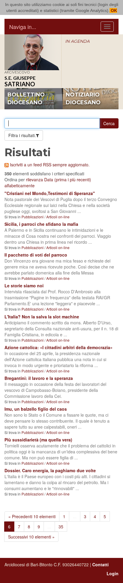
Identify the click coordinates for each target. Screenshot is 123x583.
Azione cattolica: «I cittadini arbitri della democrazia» (58, 347)
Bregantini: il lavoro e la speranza (38, 378)
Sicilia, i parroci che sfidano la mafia (41, 224)
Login (113, 573)
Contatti (100, 564)
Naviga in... (22, 26)
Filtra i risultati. (22, 135)
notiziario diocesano (83, 98)
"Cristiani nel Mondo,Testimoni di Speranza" (49, 193)
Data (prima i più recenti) (67, 179)
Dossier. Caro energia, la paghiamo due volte (50, 470)
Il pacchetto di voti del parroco (35, 255)
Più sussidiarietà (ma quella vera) (38, 440)
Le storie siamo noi (24, 286)
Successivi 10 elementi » (31, 537)
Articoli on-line (58, 216)
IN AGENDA (77, 41)
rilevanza (34, 179)
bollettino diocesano (26, 98)
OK (113, 10)
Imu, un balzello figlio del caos (35, 409)
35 (61, 527)
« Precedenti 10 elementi (32, 516)
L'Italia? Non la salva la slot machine (41, 317)
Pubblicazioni (32, 216)
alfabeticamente (19, 185)
